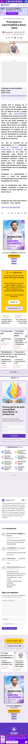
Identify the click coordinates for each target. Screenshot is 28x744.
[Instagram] (11, 1)
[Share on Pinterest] (11, 213)
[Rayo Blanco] (16, 457)
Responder (22, 533)
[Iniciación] (16, 467)
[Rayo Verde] (2, 462)
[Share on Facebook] (9, 38)
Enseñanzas (10, 18)
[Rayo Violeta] (2, 468)
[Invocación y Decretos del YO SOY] (21, 354)
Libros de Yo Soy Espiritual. (10, 207)
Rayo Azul (7, 450)
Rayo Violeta (8, 467)
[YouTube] (9, 1)
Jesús (23, 18)
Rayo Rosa (7, 456)
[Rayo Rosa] (2, 457)
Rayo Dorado (21, 450)
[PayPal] (15, 1)
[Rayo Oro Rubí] (16, 462)
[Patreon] (17, 1)
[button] (21, 5)
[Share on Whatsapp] (12, 38)
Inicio (5, 18)
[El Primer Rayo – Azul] (7, 333)
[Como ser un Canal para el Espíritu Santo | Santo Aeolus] (21, 655)
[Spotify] (13, 1)
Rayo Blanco (21, 456)
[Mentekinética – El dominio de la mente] (7, 354)
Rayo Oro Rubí (17, 18)
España (14, 261)
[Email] (15, 38)
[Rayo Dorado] (16, 451)
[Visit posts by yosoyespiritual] (3, 32)
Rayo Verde (7, 461)
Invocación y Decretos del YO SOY (20, 361)
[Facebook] (7, 1)
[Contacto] (21, 1)
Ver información (12, 13)
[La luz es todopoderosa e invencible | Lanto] (7, 655)
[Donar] (19, 1)
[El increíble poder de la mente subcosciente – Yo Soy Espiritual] (21, 333)
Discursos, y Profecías (14, 253)
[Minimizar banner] (26, 742)
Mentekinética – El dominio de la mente (6, 361)
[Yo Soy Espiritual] (14, 731)
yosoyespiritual (9, 32)
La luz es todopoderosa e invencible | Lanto (6, 662)
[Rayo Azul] (2, 451)
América (14, 259)
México (14, 263)
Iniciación (21, 467)
